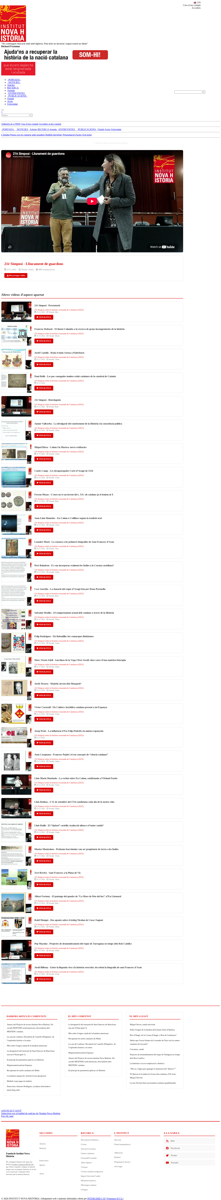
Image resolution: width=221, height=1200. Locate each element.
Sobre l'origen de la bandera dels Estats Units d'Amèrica (152, 1030)
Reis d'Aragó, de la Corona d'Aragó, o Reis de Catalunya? (153, 1035)
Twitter (174, 1155)
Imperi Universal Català (90, 1176)
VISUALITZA (44, 317)
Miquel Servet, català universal (142, 1024)
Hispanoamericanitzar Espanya (19, 1065)
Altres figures (86, 1162)
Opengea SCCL (115, 1198)
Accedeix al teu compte (50, 124)
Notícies (42, 1148)
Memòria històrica (88, 1180)
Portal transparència (122, 1144)
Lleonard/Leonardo (89, 1158)
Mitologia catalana (88, 1185)
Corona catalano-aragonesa (92, 1171)
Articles (42, 1144)
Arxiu (41, 1174)
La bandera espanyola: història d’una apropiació (26, 1076)
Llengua (84, 1189)
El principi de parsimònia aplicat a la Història (25, 1060)
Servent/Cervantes (88, 1149)
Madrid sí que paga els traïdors (19, 1081)
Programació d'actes (72, 135)
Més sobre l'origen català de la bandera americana (27, 1046)
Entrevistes (43, 1160)
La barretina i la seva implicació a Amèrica (147, 1063)
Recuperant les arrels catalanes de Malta (23, 1070)
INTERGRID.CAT (96, 1198)
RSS (173, 1141)
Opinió (42, 1165)
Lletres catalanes (87, 1153)
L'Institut (5, 135)
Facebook (175, 1148)
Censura (84, 1167)
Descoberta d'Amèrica (89, 1140)
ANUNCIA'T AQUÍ (11, 1110)
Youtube (174, 1162)
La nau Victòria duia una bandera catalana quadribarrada (153, 1083)
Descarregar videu (17, 275)
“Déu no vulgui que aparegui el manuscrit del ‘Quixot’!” (153, 1069)
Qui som (117, 1140)
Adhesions (118, 1153)
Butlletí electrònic (53, 135)
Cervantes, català (137, 1049)
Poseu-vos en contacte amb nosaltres (27, 135)
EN (199, 2)
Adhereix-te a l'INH (10, 124)
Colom (83, 1144)
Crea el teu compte (192, 5)
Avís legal (87, 135)
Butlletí (117, 1157)
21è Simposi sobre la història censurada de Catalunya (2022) (59, 310)
